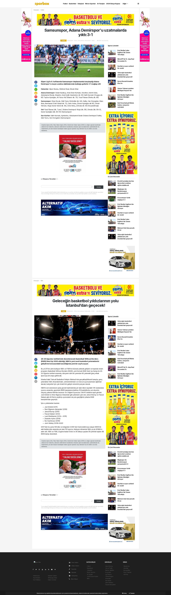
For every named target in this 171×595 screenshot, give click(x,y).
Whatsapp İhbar (52, 577)
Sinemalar (108, 578)
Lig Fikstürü (108, 574)
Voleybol (81, 4)
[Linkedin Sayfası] (46, 569)
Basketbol (72, 4)
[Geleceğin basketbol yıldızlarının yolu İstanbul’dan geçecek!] (69, 335)
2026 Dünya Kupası (113, 4)
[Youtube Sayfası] (43, 569)
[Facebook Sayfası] (34, 569)
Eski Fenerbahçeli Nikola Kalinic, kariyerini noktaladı (125, 105)
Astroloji (126, 574)
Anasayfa (36, 10)
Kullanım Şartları (52, 575)
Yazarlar (73, 569)
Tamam (132, 593)
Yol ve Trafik (108, 568)
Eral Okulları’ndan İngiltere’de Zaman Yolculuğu (123, 53)
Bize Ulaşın (74, 579)
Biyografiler (127, 570)
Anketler (126, 568)
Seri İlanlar (108, 580)
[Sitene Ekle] (56, 569)
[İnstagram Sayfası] (40, 569)
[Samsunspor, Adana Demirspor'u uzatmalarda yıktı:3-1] (69, 61)
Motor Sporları (90, 4)
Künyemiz (74, 575)
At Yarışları (101, 4)
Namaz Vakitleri (109, 570)
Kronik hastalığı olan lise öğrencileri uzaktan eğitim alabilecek (125, 183)
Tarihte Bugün (109, 576)
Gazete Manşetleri (110, 584)
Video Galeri (75, 566)
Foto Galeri (74, 562)
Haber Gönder (52, 580)
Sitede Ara (126, 566)
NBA (42, 280)
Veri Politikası (37, 580)
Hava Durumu (109, 566)
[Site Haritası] (52, 569)
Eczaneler (108, 572)
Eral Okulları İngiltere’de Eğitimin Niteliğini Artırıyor (125, 97)
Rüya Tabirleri (127, 572)
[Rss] (49, 569)
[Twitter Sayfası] (37, 569)
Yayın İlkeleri (36, 577)
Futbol (65, 4)
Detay (125, 593)
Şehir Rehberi (109, 582)
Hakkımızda (36, 575)
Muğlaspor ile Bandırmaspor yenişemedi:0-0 (122, 191)
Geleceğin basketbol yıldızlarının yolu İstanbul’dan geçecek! (125, 75)
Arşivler (73, 572)
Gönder (99, 187)
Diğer (125, 4)
